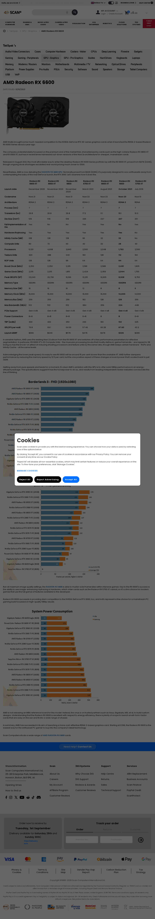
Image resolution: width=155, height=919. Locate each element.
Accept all (71, 479)
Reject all (24, 479)
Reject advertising (48, 479)
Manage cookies (27, 470)
